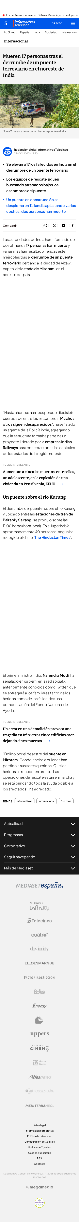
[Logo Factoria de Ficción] (39, 977)
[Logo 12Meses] (39, 1062)
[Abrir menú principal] (73, 23)
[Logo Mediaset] (39, 888)
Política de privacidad (39, 1136)
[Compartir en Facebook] (72, 225)
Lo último (10, 32)
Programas (13, 834)
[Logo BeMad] (39, 1020)
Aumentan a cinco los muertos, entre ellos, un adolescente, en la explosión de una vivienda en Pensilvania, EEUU (39, 478)
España (24, 32)
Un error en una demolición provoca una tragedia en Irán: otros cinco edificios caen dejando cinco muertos (39, 735)
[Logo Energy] (39, 1006)
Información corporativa (40, 1130)
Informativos (24, 801)
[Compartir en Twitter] (54, 225)
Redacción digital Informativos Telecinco (41, 149)
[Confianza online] (40, 1206)
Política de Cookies (39, 1147)
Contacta (39, 1163)
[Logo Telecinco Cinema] (39, 1048)
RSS (39, 1158)
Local (37, 32)
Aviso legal (39, 1125)
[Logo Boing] (39, 992)
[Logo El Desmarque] (39, 963)
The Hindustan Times (52, 537)
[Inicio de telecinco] (5, 23)
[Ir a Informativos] (24, 23)
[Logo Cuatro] (39, 935)
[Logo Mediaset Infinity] (39, 906)
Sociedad (51, 32)
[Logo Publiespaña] (39, 1091)
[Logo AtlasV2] (39, 1077)
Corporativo (14, 845)
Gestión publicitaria (39, 1152)
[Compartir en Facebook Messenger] (63, 225)
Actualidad (13, 823)
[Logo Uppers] (39, 1034)
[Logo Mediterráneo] (39, 1105)
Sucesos (66, 801)
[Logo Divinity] (39, 949)
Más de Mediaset (18, 868)
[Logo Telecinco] (39, 921)
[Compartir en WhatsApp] (45, 225)
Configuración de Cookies (40, 1141)
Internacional (70, 32)
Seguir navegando (19, 856)
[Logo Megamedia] (41, 1187)
